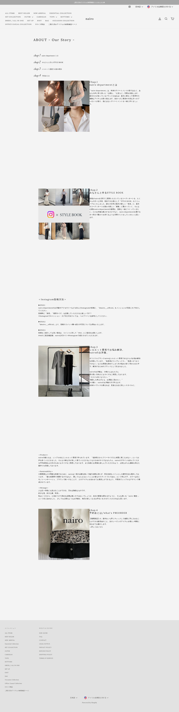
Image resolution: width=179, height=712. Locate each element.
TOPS (52, 17)
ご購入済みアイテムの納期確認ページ (62, 24)
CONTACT (42, 640)
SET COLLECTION (13, 17)
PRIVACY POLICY (45, 647)
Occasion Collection (63, 21)
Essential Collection (61, 13)
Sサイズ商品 (40, 24)
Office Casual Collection (18, 24)
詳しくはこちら (97, 527)
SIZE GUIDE (43, 633)
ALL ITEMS (10, 13)
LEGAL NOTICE (44, 644)
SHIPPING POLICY (45, 654)
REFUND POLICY (45, 651)
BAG (47, 21)
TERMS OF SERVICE (46, 658)
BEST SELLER (24, 13)
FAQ (40, 637)
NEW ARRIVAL (40, 13)
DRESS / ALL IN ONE (14, 21)
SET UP (30, 21)
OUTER (27, 17)
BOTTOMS (65, 17)
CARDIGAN (41, 17)
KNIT (39, 21)
